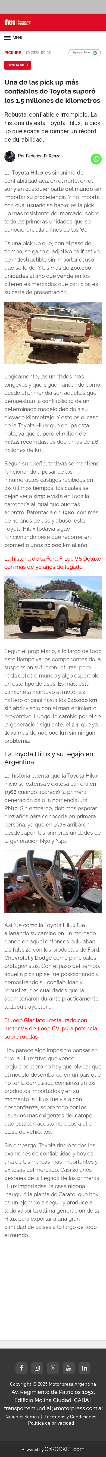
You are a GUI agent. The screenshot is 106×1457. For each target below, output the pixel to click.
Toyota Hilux (18, 65)
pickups (12, 52)
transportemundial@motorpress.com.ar (53, 1408)
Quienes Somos (22, 1416)
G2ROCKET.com (65, 1449)
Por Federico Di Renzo (39, 156)
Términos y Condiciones (70, 1416)
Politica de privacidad (51, 1423)
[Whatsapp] (96, 159)
